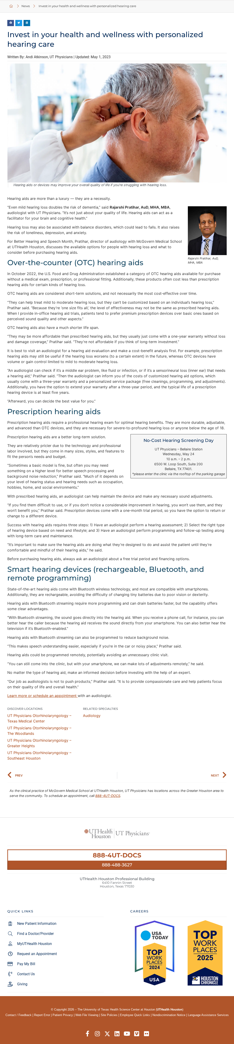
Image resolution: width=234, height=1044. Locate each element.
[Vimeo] (137, 1034)
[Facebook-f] (87, 1034)
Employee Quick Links (135, 1015)
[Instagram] (97, 1034)
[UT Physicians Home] (11, 6)
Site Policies (109, 1015)
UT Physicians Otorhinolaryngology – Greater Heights (39, 743)
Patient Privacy (63, 1015)
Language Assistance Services (208, 1015)
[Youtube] (127, 1034)
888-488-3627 (117, 865)
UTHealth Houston (169, 1009)
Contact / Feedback (18, 1015)
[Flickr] (146, 1034)
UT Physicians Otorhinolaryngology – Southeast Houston (39, 755)
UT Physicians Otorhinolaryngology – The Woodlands (39, 731)
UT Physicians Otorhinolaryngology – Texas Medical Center (39, 718)
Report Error (42, 1015)
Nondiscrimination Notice (168, 1015)
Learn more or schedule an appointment (42, 695)
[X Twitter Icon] (107, 1034)
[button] (10, 23)
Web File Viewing (86, 1015)
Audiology (92, 715)
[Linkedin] (117, 1034)
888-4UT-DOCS (107, 796)
